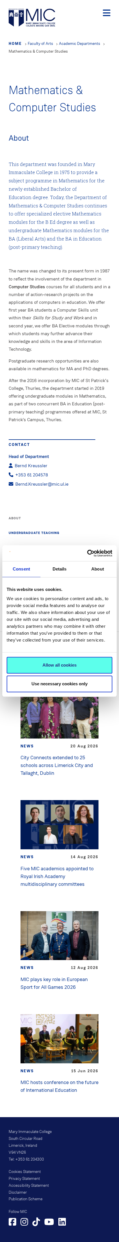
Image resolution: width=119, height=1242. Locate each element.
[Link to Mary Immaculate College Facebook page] (12, 1222)
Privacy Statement (24, 1179)
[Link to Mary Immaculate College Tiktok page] (36, 1222)
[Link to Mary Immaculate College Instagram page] (24, 1222)
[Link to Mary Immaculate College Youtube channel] (49, 1222)
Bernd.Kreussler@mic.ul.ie (41, 484)
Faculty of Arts (40, 43)
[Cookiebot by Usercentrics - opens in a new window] (87, 553)
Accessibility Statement (29, 1186)
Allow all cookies (59, 665)
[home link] (32, 17)
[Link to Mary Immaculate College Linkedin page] (62, 1222)
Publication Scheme (25, 1199)
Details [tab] (60, 568)
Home (15, 43)
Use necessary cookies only (59, 683)
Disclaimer (18, 1193)
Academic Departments (79, 43)
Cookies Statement (25, 1172)
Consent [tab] (21, 568)
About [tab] (97, 568)
